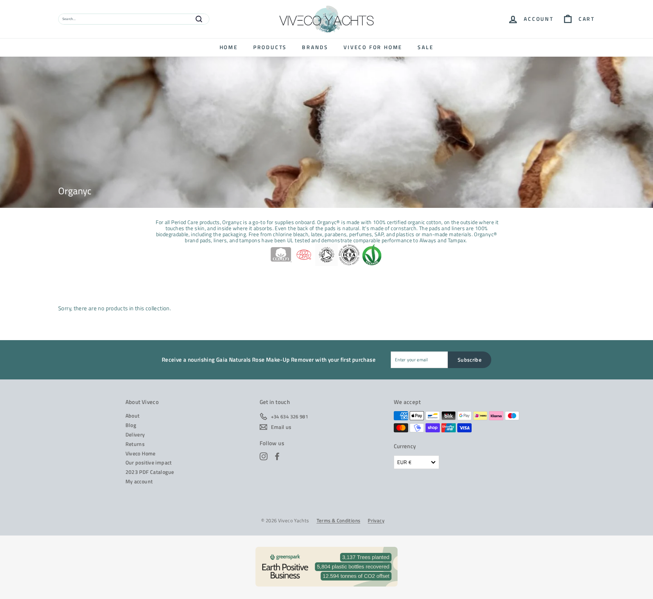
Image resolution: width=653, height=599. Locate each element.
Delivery (135, 434)
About (132, 415)
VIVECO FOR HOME (373, 47)
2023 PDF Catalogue (149, 472)
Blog (130, 425)
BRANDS (315, 47)
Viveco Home (140, 453)
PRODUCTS (270, 47)
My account (139, 481)
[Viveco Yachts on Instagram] (264, 456)
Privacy (376, 520)
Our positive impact (148, 462)
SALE (425, 47)
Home (229, 47)
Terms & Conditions (339, 520)
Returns (135, 444)
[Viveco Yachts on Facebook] (277, 456)
